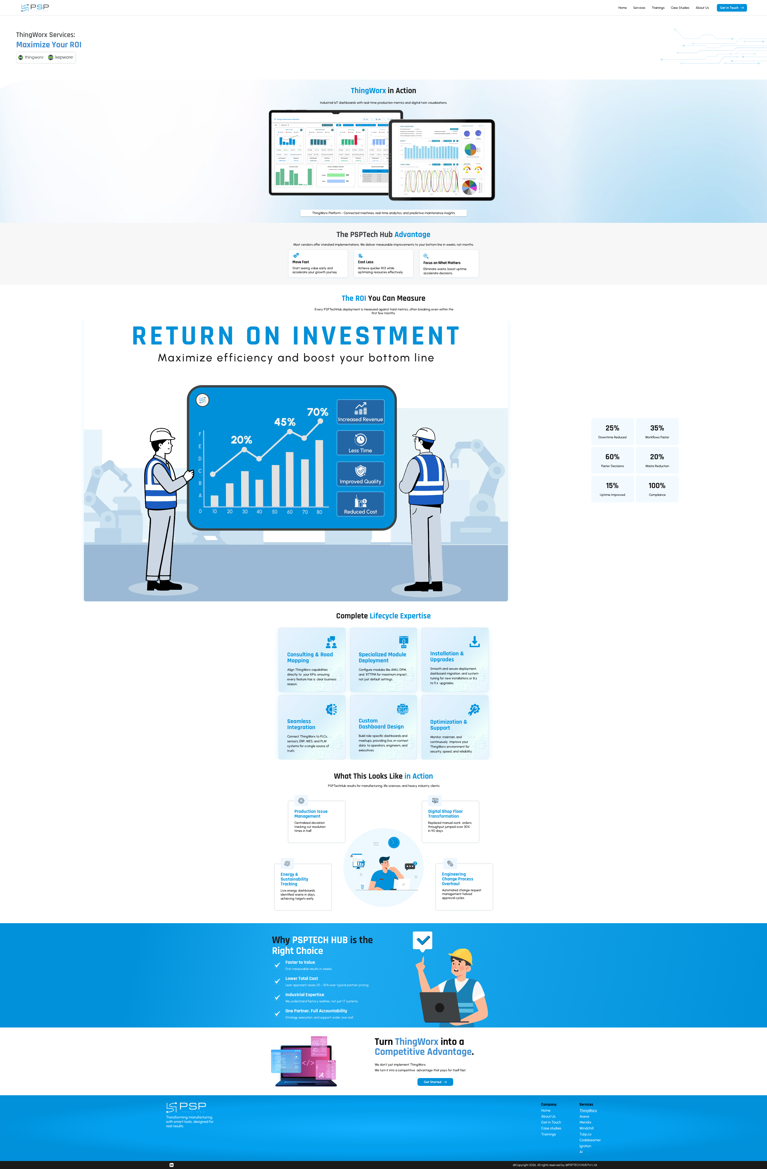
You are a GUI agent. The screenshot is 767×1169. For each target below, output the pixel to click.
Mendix (585, 1122)
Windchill (586, 1128)
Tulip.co (585, 1134)
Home (622, 8)
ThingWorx (588, 1110)
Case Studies (680, 8)
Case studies (551, 1128)
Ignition (585, 1146)
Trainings (658, 8)
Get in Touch (551, 1122)
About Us (702, 8)
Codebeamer (590, 1140)
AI (581, 1152)
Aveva (584, 1116)
